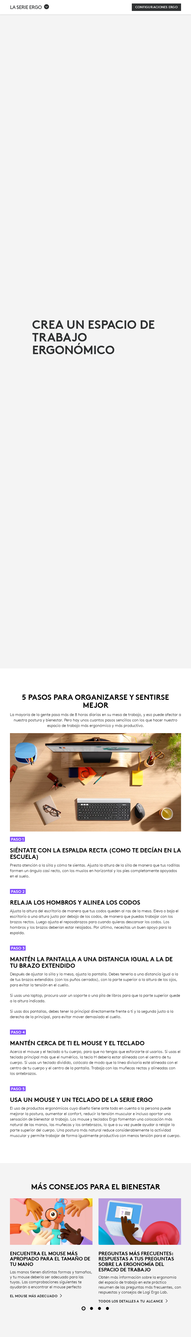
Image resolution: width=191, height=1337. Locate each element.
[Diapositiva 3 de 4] (99, 1308)
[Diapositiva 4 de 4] (107, 1308)
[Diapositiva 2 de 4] (92, 1308)
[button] (29, 7)
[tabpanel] (51, 1248)
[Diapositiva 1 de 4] (84, 1308)
